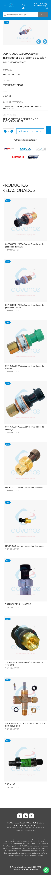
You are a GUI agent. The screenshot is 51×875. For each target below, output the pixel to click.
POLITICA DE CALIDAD (15, 828)
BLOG (41, 823)
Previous (38, 42)
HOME (10, 823)
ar (23, 4)
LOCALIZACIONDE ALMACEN (39, 4)
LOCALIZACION (19, 825)
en (23, 7)
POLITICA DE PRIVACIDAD (35, 828)
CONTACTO (33, 825)
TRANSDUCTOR (12, 250)
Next (45, 42)
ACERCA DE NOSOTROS (25, 823)
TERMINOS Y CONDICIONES (25, 830)
